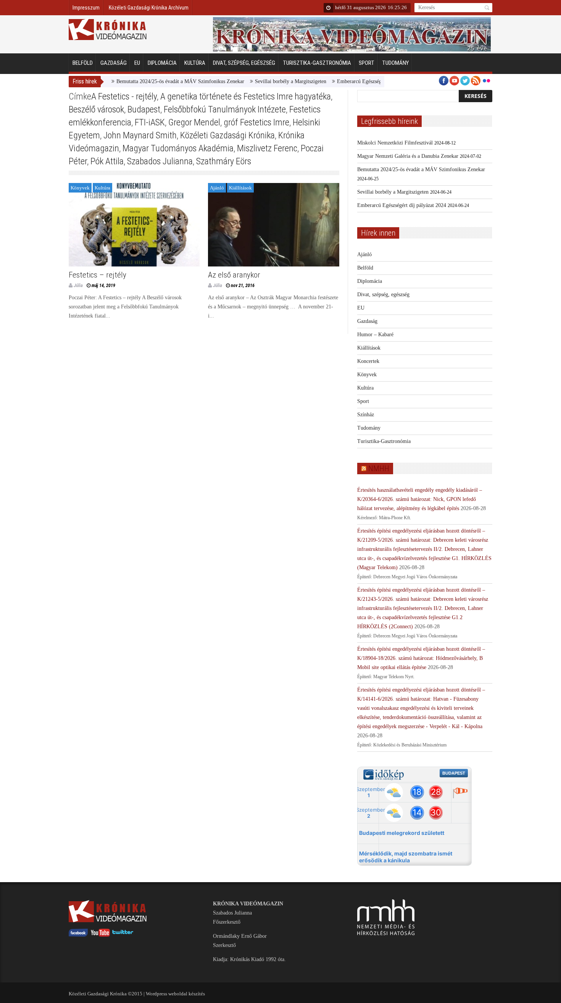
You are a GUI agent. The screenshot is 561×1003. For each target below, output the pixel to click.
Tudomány (395, 62)
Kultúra (194, 62)
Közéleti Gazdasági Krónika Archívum (149, 8)
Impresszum (86, 8)
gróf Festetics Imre (256, 122)
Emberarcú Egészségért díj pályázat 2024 (364, 81)
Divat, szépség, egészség (244, 62)
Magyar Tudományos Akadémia (178, 148)
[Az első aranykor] (273, 224)
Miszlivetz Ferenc (267, 148)
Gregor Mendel (194, 122)
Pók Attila (107, 161)
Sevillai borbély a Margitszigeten (273, 81)
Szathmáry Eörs (223, 161)
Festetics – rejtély (97, 274)
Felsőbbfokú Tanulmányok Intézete (225, 109)
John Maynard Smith (140, 135)
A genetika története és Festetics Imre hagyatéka (245, 96)
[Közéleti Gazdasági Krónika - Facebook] (78, 935)
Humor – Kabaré (375, 334)
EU (137, 62)
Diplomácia (162, 62)
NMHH (378, 468)
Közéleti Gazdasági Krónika (227, 135)
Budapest (143, 109)
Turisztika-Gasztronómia (317, 62)
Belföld (83, 62)
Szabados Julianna (160, 161)
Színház (365, 414)
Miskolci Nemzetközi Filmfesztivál (395, 143)
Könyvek (80, 188)
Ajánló (217, 188)
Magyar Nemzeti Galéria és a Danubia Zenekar (407, 156)
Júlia (78, 285)
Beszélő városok (96, 109)
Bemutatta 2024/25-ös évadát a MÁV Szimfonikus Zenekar (163, 81)
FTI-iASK (150, 122)
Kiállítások (240, 188)
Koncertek (368, 361)
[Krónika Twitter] (122, 935)
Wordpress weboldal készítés (175, 994)
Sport (366, 62)
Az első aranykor (234, 274)
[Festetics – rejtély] (134, 224)
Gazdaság (113, 62)
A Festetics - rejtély (124, 96)
